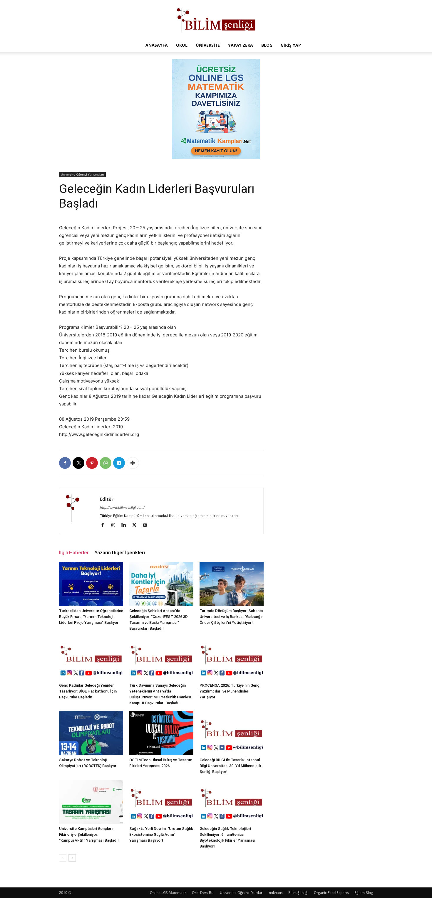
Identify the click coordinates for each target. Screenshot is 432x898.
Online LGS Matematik (168, 892)
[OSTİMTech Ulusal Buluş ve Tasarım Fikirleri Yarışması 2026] (161, 733)
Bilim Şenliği (298, 892)
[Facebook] (65, 463)
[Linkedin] (126, 525)
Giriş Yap (291, 45)
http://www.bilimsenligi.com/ (122, 508)
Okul (181, 45)
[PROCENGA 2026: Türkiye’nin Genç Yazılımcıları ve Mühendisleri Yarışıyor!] (232, 658)
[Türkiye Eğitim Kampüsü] (216, 19)
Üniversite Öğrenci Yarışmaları (82, 174)
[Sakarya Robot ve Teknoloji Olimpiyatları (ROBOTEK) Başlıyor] (91, 733)
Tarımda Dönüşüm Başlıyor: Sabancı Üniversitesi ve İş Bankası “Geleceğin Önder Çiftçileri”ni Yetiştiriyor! (231, 617)
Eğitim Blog (363, 892)
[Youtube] (147, 525)
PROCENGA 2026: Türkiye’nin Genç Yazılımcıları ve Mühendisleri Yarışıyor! (229, 691)
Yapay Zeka (240, 45)
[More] (133, 463)
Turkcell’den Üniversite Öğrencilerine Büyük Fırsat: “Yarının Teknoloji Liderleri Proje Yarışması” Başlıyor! (91, 617)
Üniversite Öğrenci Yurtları (241, 892)
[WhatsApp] (105, 463)
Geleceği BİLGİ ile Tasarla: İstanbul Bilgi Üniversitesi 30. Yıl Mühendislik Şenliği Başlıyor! (230, 766)
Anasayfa (156, 45)
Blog (266, 45)
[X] (78, 463)
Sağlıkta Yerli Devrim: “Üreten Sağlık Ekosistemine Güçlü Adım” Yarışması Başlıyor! (161, 834)
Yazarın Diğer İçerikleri (120, 552)
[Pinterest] (92, 463)
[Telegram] (119, 463)
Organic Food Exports (331, 892)
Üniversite (208, 45)
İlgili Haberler (74, 552)
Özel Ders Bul (203, 892)
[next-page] (72, 858)
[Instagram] (115, 525)
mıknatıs (276, 892)
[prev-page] (62, 858)
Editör (106, 499)
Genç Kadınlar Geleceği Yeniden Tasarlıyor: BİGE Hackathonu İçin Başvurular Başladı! (88, 691)
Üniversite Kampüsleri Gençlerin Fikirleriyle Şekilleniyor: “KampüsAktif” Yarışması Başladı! (89, 834)
